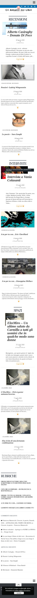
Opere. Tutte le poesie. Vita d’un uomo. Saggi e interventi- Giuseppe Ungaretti (17, 497)
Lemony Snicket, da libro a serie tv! (17, 508)
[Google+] (28, 6)
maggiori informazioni (24, 590)
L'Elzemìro (9, 316)
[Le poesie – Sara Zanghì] (18, 119)
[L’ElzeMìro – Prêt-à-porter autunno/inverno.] (17, 377)
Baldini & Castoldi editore (14, 169)
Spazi (15, 316)
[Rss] (35, 6)
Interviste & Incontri (8, 230)
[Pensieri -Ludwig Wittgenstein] (17, 73)
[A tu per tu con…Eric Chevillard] (17, 219)
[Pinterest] (31, 6)
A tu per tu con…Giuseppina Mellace (17, 281)
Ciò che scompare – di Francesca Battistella (16, 490)
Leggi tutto (19, 59)
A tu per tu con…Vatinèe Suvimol (16, 503)
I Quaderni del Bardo (12, 25)
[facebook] (22, 6)
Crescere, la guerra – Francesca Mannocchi (14, 525)
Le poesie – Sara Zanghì (12, 134)
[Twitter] (25, 6)
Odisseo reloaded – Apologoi (12, 529)
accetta (19, 593)
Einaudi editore (6, 83)
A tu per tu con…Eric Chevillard (14, 234)
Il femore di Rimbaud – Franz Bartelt (14, 565)
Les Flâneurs (6, 130)
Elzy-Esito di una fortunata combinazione (13, 442)
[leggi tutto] (17, 108)
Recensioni (23, 25)
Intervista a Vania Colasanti (19, 178)
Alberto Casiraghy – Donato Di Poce (19, 33)
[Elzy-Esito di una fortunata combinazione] (18, 426)
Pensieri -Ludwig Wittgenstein (13, 87)
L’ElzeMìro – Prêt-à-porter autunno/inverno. (12, 393)
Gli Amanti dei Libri (18, 9)
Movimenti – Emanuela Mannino (13, 570)
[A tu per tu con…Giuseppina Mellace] (18, 266)
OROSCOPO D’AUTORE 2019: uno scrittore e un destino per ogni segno (15, 483)
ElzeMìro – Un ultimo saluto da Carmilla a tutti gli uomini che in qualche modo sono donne (20, 331)
